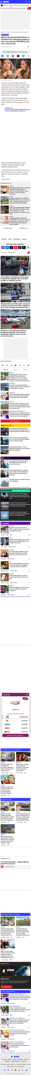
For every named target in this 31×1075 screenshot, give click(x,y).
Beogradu (18, 91)
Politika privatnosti (11, 1066)
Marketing (3, 1064)
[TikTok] (24, 247)
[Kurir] (4, 2)
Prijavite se (7, 987)
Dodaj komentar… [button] (10, 866)
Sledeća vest (23, 228)
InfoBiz (8, 32)
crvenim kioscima (6, 91)
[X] (11, 247)
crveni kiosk (16, 239)
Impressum (13, 1064)
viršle (11, 85)
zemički (21, 83)
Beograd (4, 239)
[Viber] (3, 247)
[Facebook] (7, 247)
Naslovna (3, 32)
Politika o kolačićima (21, 1064)
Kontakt (8, 1064)
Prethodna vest (8, 228)
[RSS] (24, 365)
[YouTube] (19, 247)
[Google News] (28, 247)
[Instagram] (15, 247)
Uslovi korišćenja (20, 1066)
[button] (28, 47)
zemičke (24, 239)
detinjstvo (21, 102)
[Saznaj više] (29, 964)
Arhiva (28, 1064)
